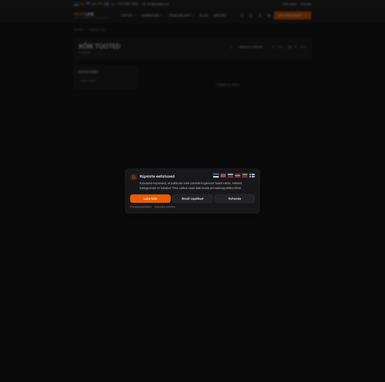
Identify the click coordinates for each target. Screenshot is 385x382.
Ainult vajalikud (192, 198)
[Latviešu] (237, 176)
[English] (223, 176)
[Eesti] (216, 176)
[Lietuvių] (245, 176)
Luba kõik (150, 198)
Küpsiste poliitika (165, 206)
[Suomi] (252, 176)
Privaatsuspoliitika (141, 206)
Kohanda (234, 198)
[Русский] (230, 176)
